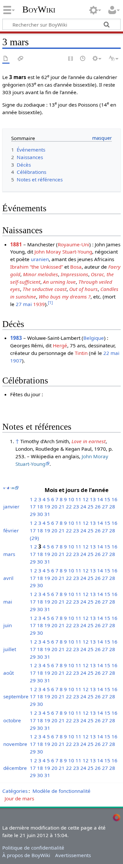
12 (86, 499)
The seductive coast (45, 289)
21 (62, 506)
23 (76, 506)
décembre (15, 768)
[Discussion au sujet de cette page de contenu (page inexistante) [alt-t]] (20, 59)
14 (100, 499)
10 (71, 499)
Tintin (81, 353)
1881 (16, 244)
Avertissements (73, 855)
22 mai (111, 353)
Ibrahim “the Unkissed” (36, 266)
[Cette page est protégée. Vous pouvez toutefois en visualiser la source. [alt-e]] (70, 59)
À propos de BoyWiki (26, 855)
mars (9, 554)
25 (90, 506)
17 (33, 506)
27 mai (24, 304)
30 (40, 514)
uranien (40, 259)
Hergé (60, 345)
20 (54, 506)
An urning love (59, 281)
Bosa (76, 266)
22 (69, 506)
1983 (16, 338)
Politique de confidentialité (33, 847)
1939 (39, 304)
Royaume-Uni (73, 244)
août (8, 672)
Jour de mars (19, 798)
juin (7, 625)
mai (7, 601)
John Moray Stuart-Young (63, 251)
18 (40, 506)
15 (107, 499)
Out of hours (83, 289)
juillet (9, 649)
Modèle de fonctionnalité (61, 791)
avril (8, 578)
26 (98, 506)
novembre (15, 744)
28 (112, 506)
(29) (34, 538)
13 (93, 499)
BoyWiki (38, 9)
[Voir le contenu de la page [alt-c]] (6, 59)
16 (114, 499)
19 (47, 506)
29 (33, 514)
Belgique (93, 338)
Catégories (15, 791)
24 (83, 506)
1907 (16, 360)
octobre (12, 720)
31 (47, 514)
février (11, 530)
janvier (11, 506)
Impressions (74, 274)
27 (105, 506)
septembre (16, 696)
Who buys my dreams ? (65, 296)
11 (78, 499)
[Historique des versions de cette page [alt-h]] (83, 59)
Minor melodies (40, 274)
